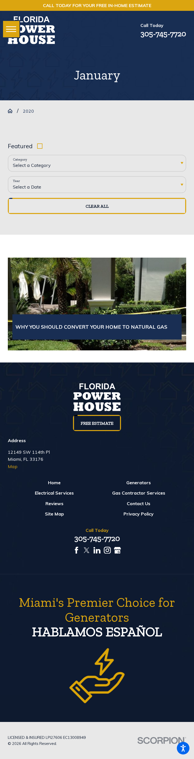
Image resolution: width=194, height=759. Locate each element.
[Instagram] (107, 550)
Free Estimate (97, 423)
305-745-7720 (163, 33)
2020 (28, 111)
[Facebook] (76, 550)
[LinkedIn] (97, 550)
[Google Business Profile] (117, 550)
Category (20, 160)
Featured (20, 146)
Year (16, 181)
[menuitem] (54, 482)
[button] (183, 748)
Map (12, 466)
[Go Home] (12, 111)
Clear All (97, 206)
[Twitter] (86, 550)
